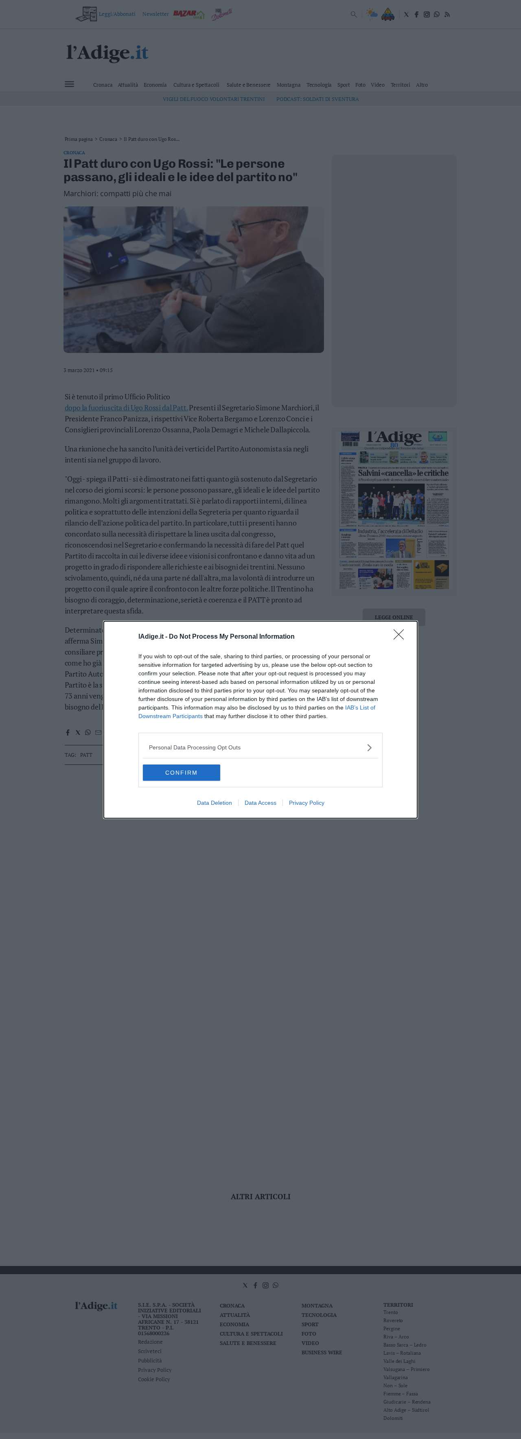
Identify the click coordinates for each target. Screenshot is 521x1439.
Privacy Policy (306, 802)
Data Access (260, 802)
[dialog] (260, 719)
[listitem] (260, 747)
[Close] (401, 637)
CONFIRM (181, 772)
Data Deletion (214, 802)
